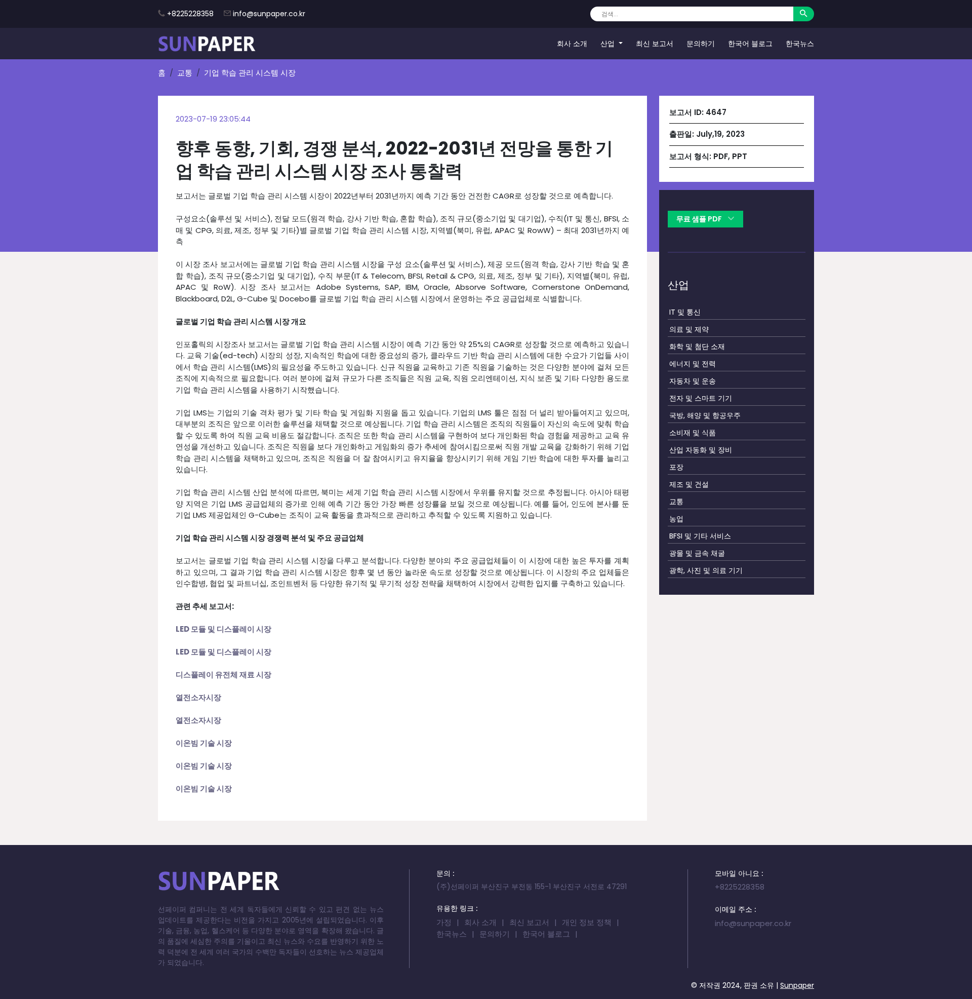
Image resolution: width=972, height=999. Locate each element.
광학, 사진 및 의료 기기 (706, 570)
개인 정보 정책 (587, 922)
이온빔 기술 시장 (204, 743)
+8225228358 (190, 14)
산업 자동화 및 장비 (700, 449)
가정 (444, 922)
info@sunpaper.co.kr (269, 14)
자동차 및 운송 (692, 380)
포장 (676, 467)
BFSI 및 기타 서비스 (700, 535)
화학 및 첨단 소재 (697, 346)
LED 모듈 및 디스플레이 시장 (223, 629)
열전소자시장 (198, 697)
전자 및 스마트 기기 (700, 398)
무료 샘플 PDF (699, 219)
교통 (184, 72)
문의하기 (700, 43)
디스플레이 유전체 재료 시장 (224, 674)
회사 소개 (572, 43)
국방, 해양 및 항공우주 (705, 415)
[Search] (803, 14)
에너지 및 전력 (692, 363)
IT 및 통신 (685, 311)
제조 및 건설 (689, 484)
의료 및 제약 (689, 329)
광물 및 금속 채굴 (697, 553)
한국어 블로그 (750, 43)
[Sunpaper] (207, 43)
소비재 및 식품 (692, 432)
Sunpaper (797, 985)
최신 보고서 (654, 43)
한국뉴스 (800, 43)
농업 (676, 518)
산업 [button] (608, 43)
